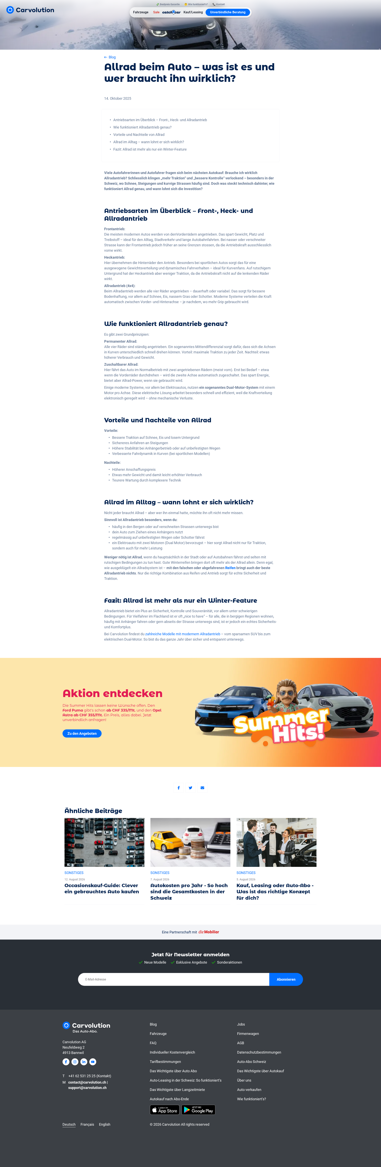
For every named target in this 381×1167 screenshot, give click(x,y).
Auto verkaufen (249, 1090)
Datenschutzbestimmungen (259, 1052)
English (104, 1124)
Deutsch (69, 1124)
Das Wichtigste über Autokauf (260, 1071)
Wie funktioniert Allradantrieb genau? (142, 127)
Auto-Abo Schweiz (251, 1062)
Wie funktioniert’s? (251, 1099)
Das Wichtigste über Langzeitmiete (177, 1090)
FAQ (153, 1043)
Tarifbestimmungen (165, 1062)
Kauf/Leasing (193, 12)
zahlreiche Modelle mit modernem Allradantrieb (182, 634)
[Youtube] (92, 1061)
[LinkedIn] (83, 1061)
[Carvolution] (30, 10)
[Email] (202, 788)
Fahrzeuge (140, 12)
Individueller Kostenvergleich (172, 1052)
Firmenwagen (248, 1034)
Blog (153, 1024)
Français (87, 1124)
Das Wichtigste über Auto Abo (173, 1071)
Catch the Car (171, 12)
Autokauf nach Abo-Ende (169, 1099)
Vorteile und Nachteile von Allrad (139, 134)
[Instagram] (74, 1061)
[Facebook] (179, 788)
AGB (240, 1043)
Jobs (241, 1024)
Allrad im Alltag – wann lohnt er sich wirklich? (148, 142)
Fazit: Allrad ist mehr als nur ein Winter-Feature (150, 149)
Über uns (244, 1080)
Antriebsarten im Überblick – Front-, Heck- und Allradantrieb (160, 120)
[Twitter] (190, 788)
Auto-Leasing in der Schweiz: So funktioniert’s (185, 1080)
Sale (156, 12)
